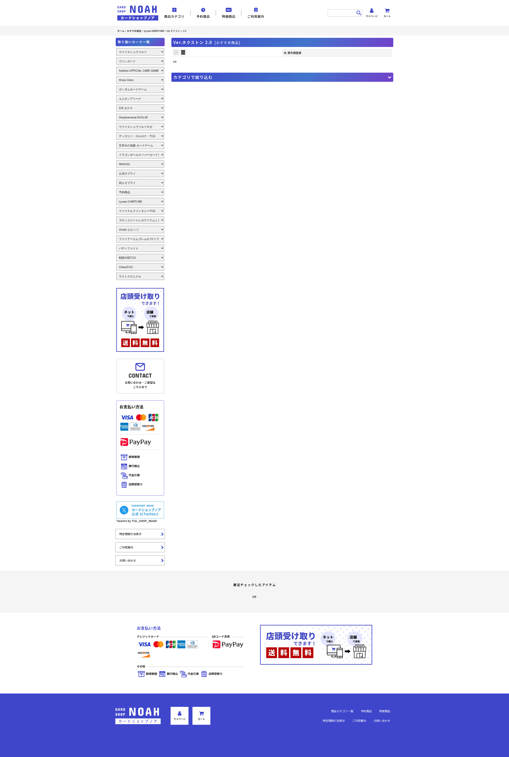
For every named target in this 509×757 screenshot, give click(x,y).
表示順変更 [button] (294, 53)
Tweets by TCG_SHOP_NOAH (136, 521)
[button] (282, 77)
